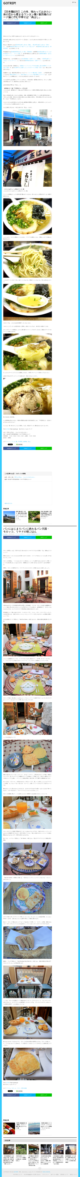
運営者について (64, 1174)
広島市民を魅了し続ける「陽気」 (23, 44)
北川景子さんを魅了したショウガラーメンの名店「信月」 (28, 67)
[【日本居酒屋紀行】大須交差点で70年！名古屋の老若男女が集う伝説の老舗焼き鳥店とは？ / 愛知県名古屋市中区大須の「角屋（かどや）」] (8, 1149)
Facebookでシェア (11, 23)
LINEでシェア (43, 23)
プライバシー (45, 1174)
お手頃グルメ (23, 534)
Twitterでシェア (27, 23)
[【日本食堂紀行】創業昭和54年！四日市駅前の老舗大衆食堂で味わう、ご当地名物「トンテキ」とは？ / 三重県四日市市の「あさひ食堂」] (58, 1149)
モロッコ (14, 1088)
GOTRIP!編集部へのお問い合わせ (32, 1174)
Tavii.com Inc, (46, 1172)
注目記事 (16, 19)
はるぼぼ (5, 534)
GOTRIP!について (17, 1174)
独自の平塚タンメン (15, 74)
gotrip (4, 19)
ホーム (74, 2)
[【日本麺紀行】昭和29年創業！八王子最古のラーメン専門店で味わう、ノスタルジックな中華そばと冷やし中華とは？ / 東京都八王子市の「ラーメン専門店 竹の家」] (33, 1149)
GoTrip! (8, 429)
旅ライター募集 (55, 1174)
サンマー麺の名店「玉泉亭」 (35, 72)
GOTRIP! (9, 3)
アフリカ (17, 534)
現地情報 (33, 534)
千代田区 (20, 441)
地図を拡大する (8, 503)
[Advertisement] (27, 31)
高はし (29, 441)
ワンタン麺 (14, 441)
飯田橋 (25, 441)
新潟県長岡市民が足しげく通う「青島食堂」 (22, 51)
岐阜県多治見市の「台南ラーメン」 (34, 60)
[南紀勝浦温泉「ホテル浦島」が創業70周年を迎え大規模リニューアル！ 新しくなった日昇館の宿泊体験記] (70, 1149)
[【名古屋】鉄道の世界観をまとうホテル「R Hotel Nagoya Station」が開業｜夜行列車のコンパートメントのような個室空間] (46, 1149)
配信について (73, 1174)
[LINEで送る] (19, 444)
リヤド (18, 1088)
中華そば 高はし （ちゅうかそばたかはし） (25, 477)
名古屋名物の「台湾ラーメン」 (29, 58)
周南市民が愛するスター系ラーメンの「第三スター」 (23, 46)
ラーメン (8, 441)
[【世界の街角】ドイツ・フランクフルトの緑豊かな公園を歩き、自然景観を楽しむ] (21, 1149)
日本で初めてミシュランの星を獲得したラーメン (33, 74)
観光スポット (39, 534)
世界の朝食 (24, 1088)
